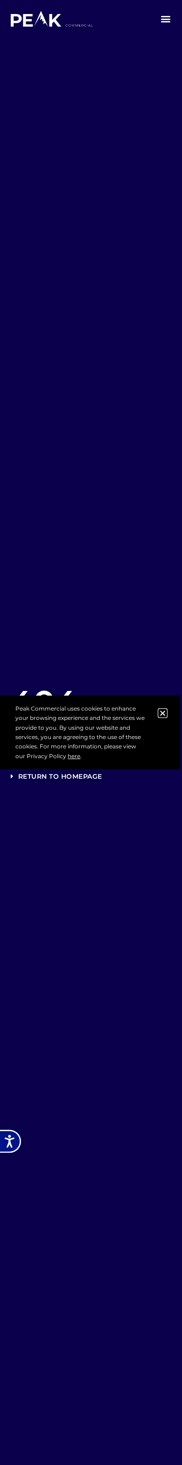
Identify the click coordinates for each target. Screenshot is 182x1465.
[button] (166, 19)
